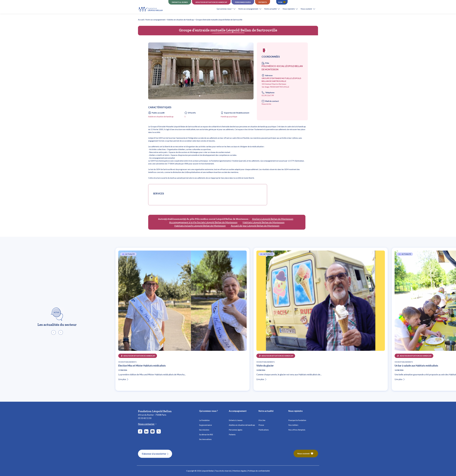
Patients (263, 2)
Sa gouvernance (205, 425)
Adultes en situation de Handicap (211, 2)
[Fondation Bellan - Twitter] (159, 431)
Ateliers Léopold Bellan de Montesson (272, 218)
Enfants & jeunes (180, 2)
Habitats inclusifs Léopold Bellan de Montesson (200, 225)
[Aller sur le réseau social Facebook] (140, 431)
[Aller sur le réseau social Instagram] (152, 431)
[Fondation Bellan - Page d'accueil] (151, 9)
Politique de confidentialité (259, 471)
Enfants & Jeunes (235, 420)
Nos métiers (293, 425)
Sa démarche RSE (206, 434)
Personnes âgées (243, 2)
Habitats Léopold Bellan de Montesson (263, 222)
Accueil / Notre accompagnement (151, 19)
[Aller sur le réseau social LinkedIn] (146, 431)
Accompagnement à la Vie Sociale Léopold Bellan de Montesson (203, 222)
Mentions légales (240, 471)
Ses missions (204, 430)
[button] (227, 8)
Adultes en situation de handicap (242, 425)
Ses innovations (205, 439)
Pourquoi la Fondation (297, 420)
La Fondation (204, 420)
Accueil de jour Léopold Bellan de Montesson (255, 225)
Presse (261, 425)
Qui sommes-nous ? (224, 9)
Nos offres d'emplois (296, 430)
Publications (264, 430)
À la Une (262, 420)
